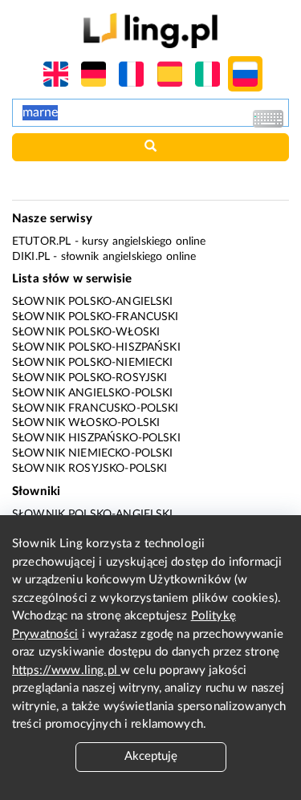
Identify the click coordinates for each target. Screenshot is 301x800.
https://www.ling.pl (66, 670)
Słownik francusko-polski (95, 408)
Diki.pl (31, 256)
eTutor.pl (41, 241)
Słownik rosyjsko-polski (89, 468)
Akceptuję (150, 756)
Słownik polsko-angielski (92, 301)
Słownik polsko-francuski (95, 317)
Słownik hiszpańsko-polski (96, 438)
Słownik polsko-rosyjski (89, 378)
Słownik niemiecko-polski (92, 453)
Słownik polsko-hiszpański (96, 347)
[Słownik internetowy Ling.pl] (150, 30)
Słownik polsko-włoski (86, 332)
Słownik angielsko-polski (92, 393)
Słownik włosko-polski (86, 422)
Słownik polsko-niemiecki (92, 362)
